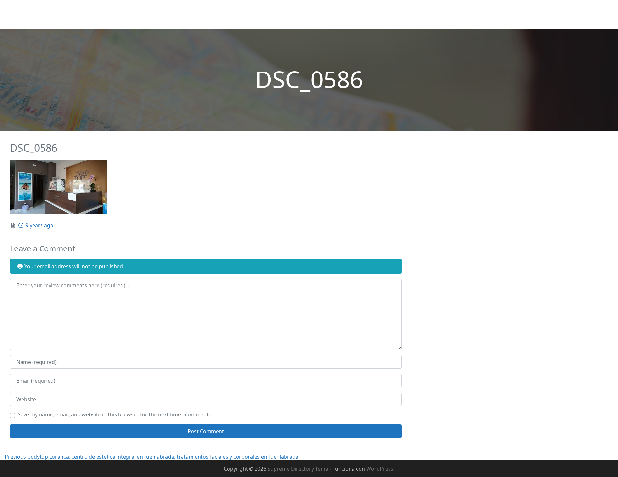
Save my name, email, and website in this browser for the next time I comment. (114, 414)
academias (473, 14)
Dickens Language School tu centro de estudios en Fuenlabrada (342, 14)
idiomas (598, 14)
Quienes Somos (236, 14)
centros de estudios (520, 14)
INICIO (200, 14)
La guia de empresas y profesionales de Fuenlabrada (69, 20)
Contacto (440, 14)
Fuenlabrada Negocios (38, 10)
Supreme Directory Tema (298, 468)
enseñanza (566, 14)
